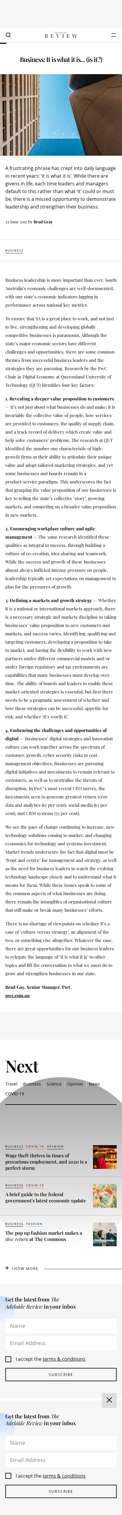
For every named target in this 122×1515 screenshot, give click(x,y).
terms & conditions (64, 1359)
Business (14, 250)
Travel (11, 1084)
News (94, 1084)
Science (54, 1084)
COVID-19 (14, 1094)
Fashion (34, 1224)
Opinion (75, 1084)
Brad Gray (43, 222)
